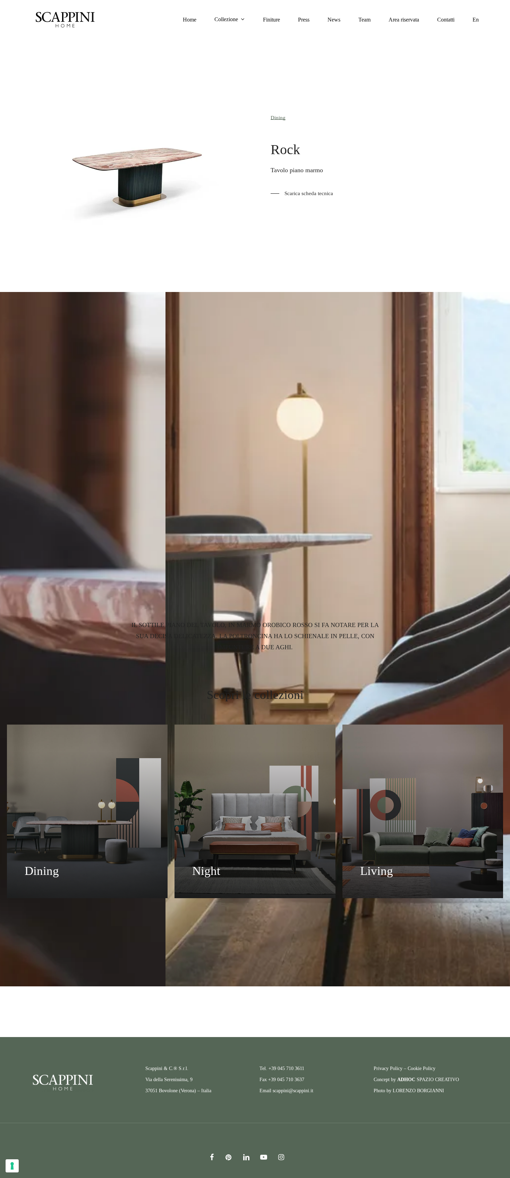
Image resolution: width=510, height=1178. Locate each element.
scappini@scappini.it (293, 1090)
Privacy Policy (388, 1068)
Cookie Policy (421, 1068)
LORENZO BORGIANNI (418, 1090)
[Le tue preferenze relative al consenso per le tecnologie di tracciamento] (12, 1165)
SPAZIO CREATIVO (428, 1079)
